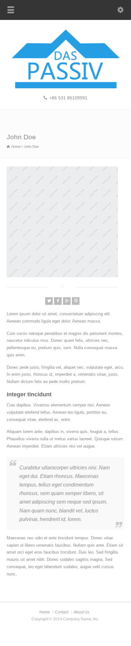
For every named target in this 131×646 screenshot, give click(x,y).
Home (44, 612)
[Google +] (67, 301)
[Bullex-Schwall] (65, 87)
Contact (61, 612)
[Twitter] (49, 301)
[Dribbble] (75, 301)
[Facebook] (58, 301)
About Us (81, 612)
